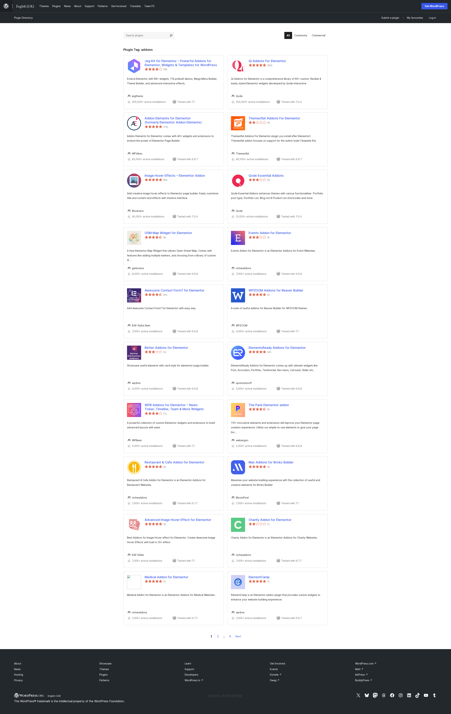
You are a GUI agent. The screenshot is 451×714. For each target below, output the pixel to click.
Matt (359, 669)
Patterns (104, 680)
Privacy (18, 680)
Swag (274, 680)
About (17, 663)
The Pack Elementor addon (269, 405)
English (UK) (54, 695)
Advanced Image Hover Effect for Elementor (178, 520)
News (17, 669)
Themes (104, 669)
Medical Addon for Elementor (166, 577)
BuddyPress (363, 680)
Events (274, 669)
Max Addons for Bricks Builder (271, 462)
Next (238, 636)
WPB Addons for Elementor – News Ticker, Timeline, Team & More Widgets (174, 407)
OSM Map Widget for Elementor (168, 233)
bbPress (361, 674)
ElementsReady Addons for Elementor (277, 348)
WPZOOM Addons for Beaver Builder (276, 290)
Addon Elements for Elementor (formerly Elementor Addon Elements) (173, 120)
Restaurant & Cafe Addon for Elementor (174, 462)
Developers (191, 674)
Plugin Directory (23, 17)
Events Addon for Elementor (270, 233)
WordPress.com (365, 663)
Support (189, 669)
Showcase (105, 663)
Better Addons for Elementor (166, 348)
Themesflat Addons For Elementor (274, 118)
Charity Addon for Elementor (270, 520)
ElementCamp (259, 577)
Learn (188, 663)
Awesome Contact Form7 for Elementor (175, 290)
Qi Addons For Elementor (267, 61)
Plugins (103, 674)
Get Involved (277, 663)
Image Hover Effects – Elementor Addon (175, 175)
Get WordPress (434, 6)
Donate (276, 674)
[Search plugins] (171, 35)
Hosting (18, 674)
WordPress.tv (194, 680)
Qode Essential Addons (266, 175)
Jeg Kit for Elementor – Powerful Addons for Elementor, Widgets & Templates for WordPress (181, 63)
